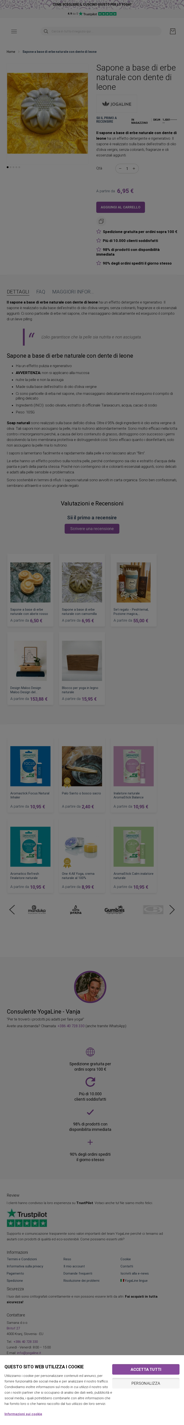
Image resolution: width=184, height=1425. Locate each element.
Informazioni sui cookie (23, 1414)
